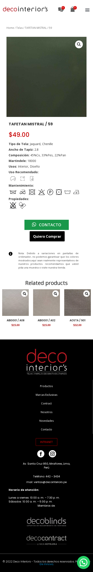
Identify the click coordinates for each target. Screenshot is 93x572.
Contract (46, 403)
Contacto (46, 429)
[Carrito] (72, 10)
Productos (46, 386)
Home (10, 28)
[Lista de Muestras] (61, 9)
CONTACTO (49, 224)
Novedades (46, 421)
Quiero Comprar (47, 236)
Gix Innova (46, 564)
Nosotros (46, 412)
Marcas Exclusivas (46, 395)
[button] (87, 9)
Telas (19, 28)
